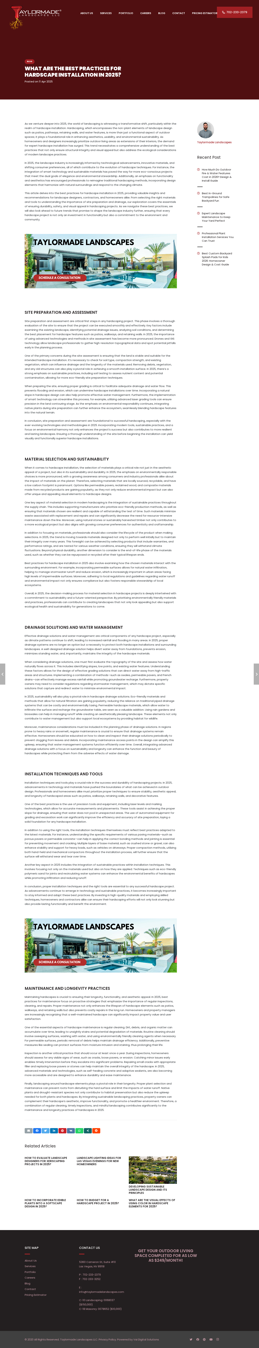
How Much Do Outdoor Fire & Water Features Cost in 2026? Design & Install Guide (217, 175)
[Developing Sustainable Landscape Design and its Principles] (153, 1170)
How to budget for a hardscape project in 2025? (98, 1201)
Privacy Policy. (107, 1339)
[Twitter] (191, 1339)
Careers (30, 1277)
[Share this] (37, 1130)
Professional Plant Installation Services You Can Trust (218, 237)
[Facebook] (198, 1339)
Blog (29, 61)
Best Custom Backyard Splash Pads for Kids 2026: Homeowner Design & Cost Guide (217, 259)
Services (30, 1266)
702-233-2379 (92, 1274)
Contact (30, 1289)
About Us (31, 1260)
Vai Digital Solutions (146, 1339)
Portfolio (30, 1272)
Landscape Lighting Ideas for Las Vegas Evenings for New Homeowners (99, 1161)
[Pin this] (62, 1130)
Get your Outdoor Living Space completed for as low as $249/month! (166, 1255)
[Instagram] (217, 1339)
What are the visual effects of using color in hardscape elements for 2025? (152, 1203)
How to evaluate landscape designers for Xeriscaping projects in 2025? (46, 1161)
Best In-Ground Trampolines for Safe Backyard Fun (215, 196)
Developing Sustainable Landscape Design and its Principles (148, 1190)
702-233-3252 (91, 1279)
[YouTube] (211, 1339)
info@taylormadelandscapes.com (101, 1292)
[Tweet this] (46, 1130)
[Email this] (29, 1130)
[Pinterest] (204, 1339)
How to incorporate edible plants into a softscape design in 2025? (45, 1203)
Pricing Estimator (36, 1295)
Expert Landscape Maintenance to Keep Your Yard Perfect (216, 217)
